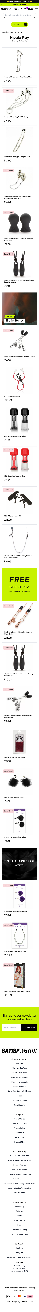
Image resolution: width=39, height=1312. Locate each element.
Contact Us (19, 1133)
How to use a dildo (19, 1170)
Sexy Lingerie (19, 1105)
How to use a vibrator (19, 1156)
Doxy (19, 1225)
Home (4, 32)
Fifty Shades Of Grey (19, 1234)
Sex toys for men (19, 1100)
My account (19, 1137)
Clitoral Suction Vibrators (19, 1077)
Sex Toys (19, 1063)
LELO (19, 1216)
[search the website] (33, 15)
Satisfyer (19, 1211)
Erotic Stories (15, 320)
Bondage (10, 32)
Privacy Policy (19, 1128)
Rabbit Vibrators (19, 1086)
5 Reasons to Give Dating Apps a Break (19, 1183)
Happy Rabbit (19, 1220)
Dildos (19, 1096)
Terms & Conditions (19, 1123)
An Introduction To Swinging (19, 1188)
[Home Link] (11, 9)
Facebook (20, 1248)
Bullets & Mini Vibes (19, 1073)
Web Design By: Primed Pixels (19, 1302)
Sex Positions (19, 1193)
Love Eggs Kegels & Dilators (19, 1091)
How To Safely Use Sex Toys (19, 1160)
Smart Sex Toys (19, 1179)
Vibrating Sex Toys (19, 1068)
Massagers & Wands (19, 1082)
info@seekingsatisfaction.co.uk (19, 1257)
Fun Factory (19, 1206)
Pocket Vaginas (19, 1165)
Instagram (19, 1253)
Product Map (19, 1142)
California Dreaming (19, 1230)
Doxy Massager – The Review (19, 1174)
